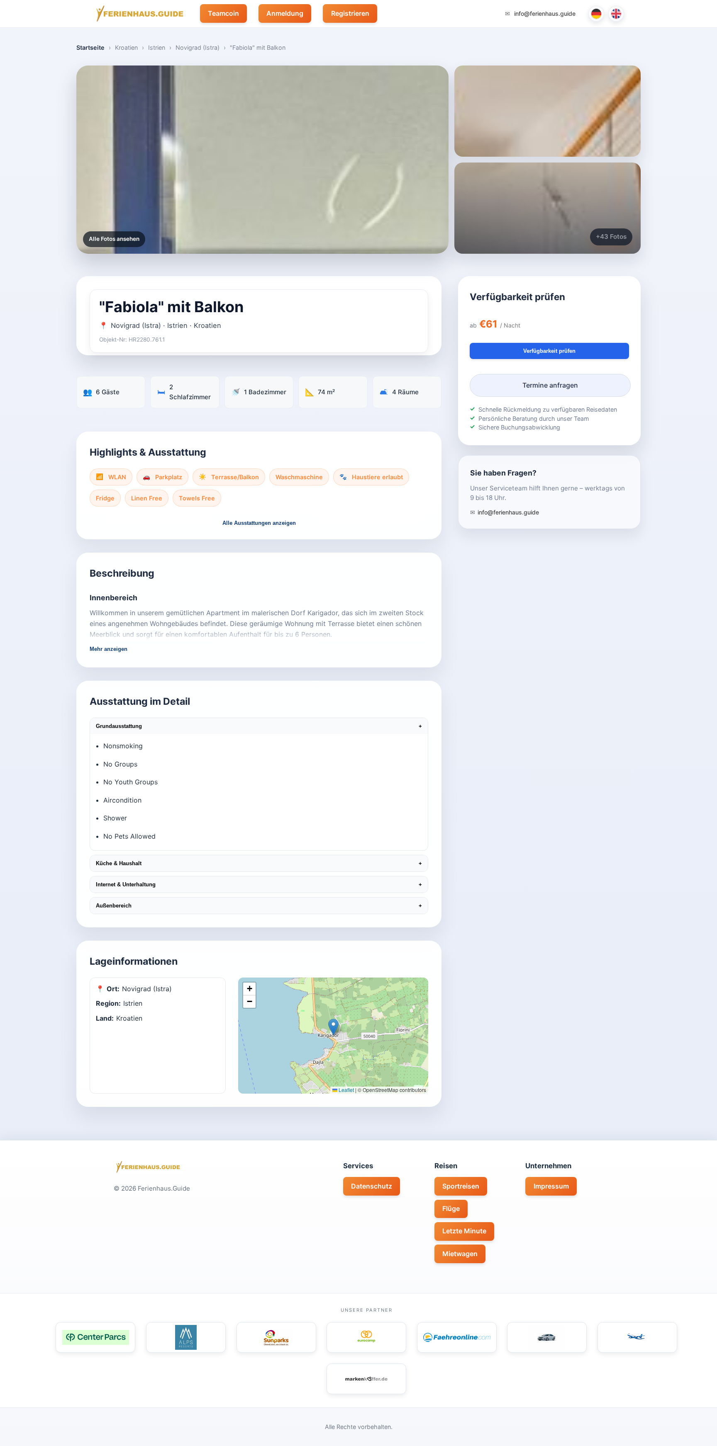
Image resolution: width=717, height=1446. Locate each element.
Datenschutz (371, 1186)
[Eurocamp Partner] (366, 1337)
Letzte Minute (464, 1231)
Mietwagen (460, 1253)
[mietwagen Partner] (547, 1337)
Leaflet (345, 1089)
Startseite (90, 47)
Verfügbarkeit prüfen (549, 351)
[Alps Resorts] (186, 1337)
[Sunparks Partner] (276, 1337)
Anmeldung (284, 13)
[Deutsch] (596, 14)
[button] (333, 1027)
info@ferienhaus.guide (544, 13)
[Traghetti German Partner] (457, 1337)
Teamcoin (223, 13)
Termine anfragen (550, 385)
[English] (616, 14)
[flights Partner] (637, 1337)
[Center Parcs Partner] (95, 1337)
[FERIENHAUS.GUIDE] (138, 14)
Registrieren (350, 13)
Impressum (551, 1186)
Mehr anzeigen (108, 649)
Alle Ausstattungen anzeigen (259, 523)
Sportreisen (460, 1186)
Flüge (451, 1208)
